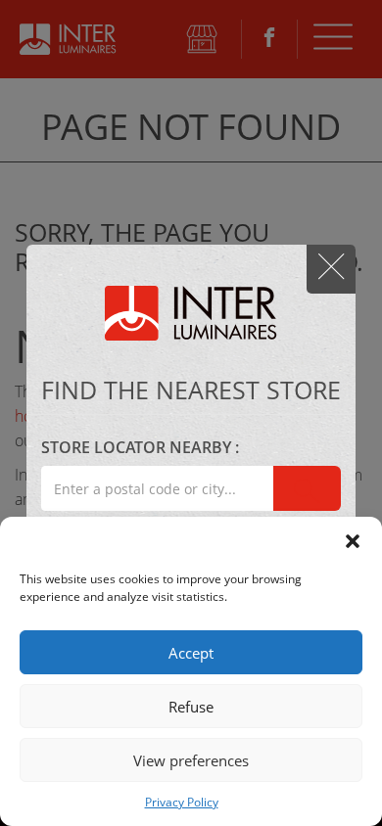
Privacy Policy (181, 802)
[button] (352, 541)
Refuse (191, 706)
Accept (191, 653)
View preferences (191, 760)
